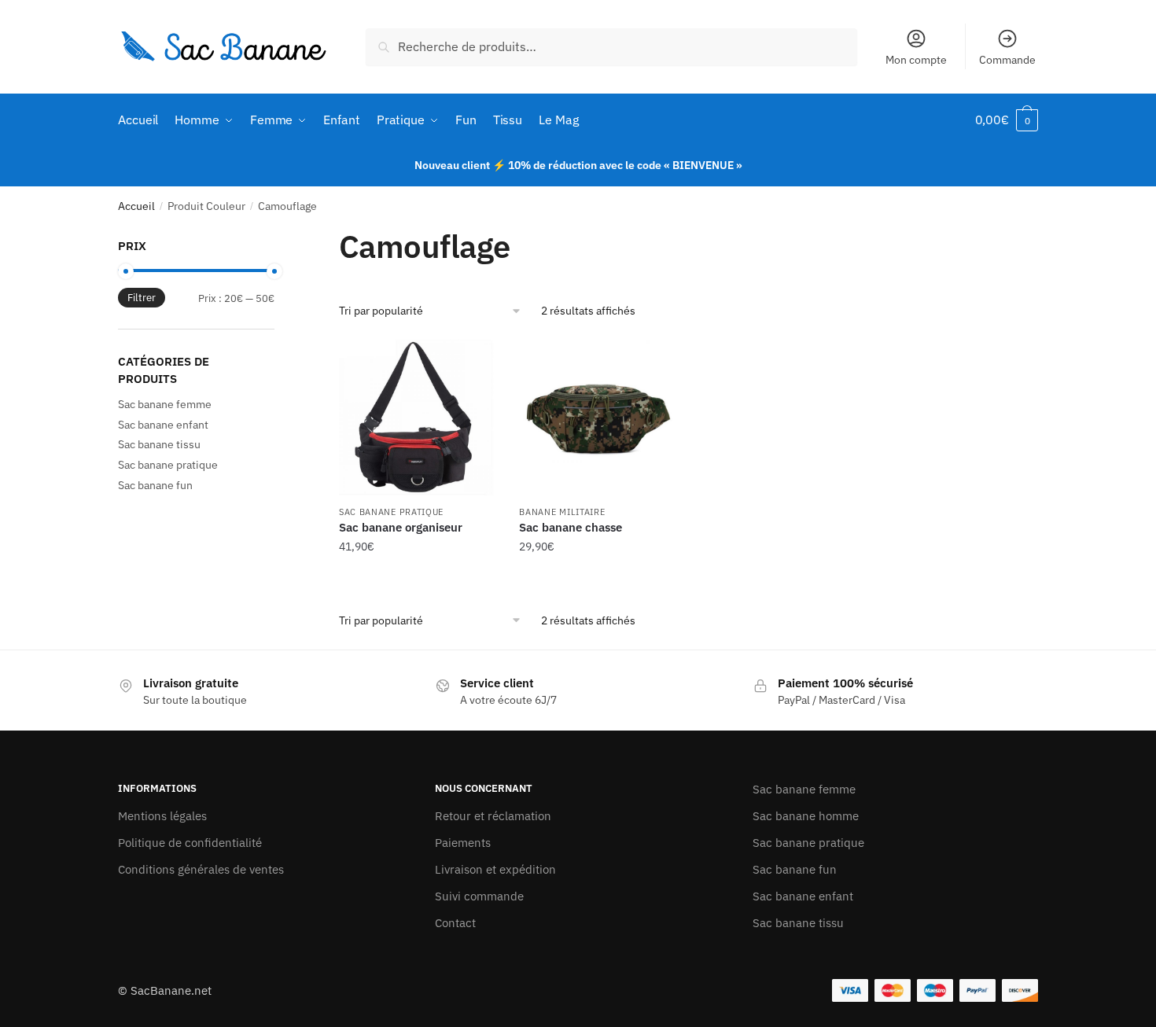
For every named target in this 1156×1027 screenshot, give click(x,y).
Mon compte (916, 60)
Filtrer (141, 297)
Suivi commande (479, 896)
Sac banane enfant (163, 425)
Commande (1007, 60)
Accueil (136, 206)
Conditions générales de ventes (201, 869)
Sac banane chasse (570, 527)
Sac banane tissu (159, 444)
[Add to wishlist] (476, 358)
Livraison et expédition (495, 869)
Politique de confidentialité (190, 842)
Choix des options (417, 579)
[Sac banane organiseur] (417, 417)
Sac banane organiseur (400, 527)
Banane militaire (562, 511)
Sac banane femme (165, 404)
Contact (455, 922)
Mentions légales (162, 815)
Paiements (463, 842)
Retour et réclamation (493, 815)
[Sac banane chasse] (597, 417)
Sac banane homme (806, 815)
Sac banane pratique (391, 511)
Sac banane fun (155, 485)
